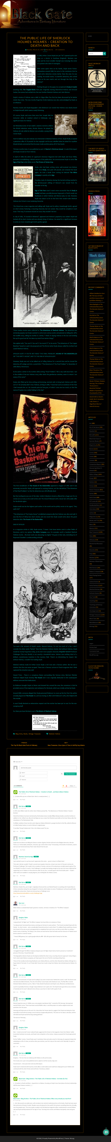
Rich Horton (93, 568)
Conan (91, 456)
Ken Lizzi (21, 903)
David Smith (93, 397)
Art (90, 423)
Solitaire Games (94, 593)
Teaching (92, 601)
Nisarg (72, 1138)
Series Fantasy (93, 585)
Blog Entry (19, 734)
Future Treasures (94, 490)
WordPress (59, 1138)
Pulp (90, 554)
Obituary (92, 540)
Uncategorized (93, 611)
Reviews (91, 557)
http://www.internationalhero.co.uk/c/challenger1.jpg (27, 893)
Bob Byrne (49, 49)
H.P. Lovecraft (93, 501)
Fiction (91, 486)
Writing (91, 626)
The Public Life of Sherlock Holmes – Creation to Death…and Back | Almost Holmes (44, 792)
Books (26, 734)
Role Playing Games (95, 575)
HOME (90, 36)
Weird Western (93, 622)
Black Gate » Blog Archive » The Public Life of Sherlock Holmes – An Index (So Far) (43, 1078)
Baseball (92, 431)
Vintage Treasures (35, 734)
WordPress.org (93, 655)
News (91, 536)
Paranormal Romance (96, 543)
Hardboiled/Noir (94, 505)
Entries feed (93, 647)
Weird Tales (92, 618)
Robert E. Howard (94, 571)
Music (91, 524)
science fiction (93, 581)
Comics (91, 453)
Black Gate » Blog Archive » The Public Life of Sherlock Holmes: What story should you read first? (42, 1098)
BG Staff (91, 435)
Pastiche (92, 550)
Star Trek (92, 597)
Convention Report (95, 464)
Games (91, 493)
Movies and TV (93, 520)
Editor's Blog (93, 474)
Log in (91, 643)
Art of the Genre (94, 427)
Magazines (92, 517)
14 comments (60, 49)
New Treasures (93, 532)
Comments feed (94, 651)
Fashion (91, 482)
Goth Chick (92, 497)
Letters (91, 513)
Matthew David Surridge (26, 856)
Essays (91, 478)
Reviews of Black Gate (96, 561)
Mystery (91, 528)
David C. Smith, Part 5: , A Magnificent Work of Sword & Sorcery (96, 401)
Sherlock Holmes (54, 734)
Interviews (92, 509)
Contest (91, 460)
